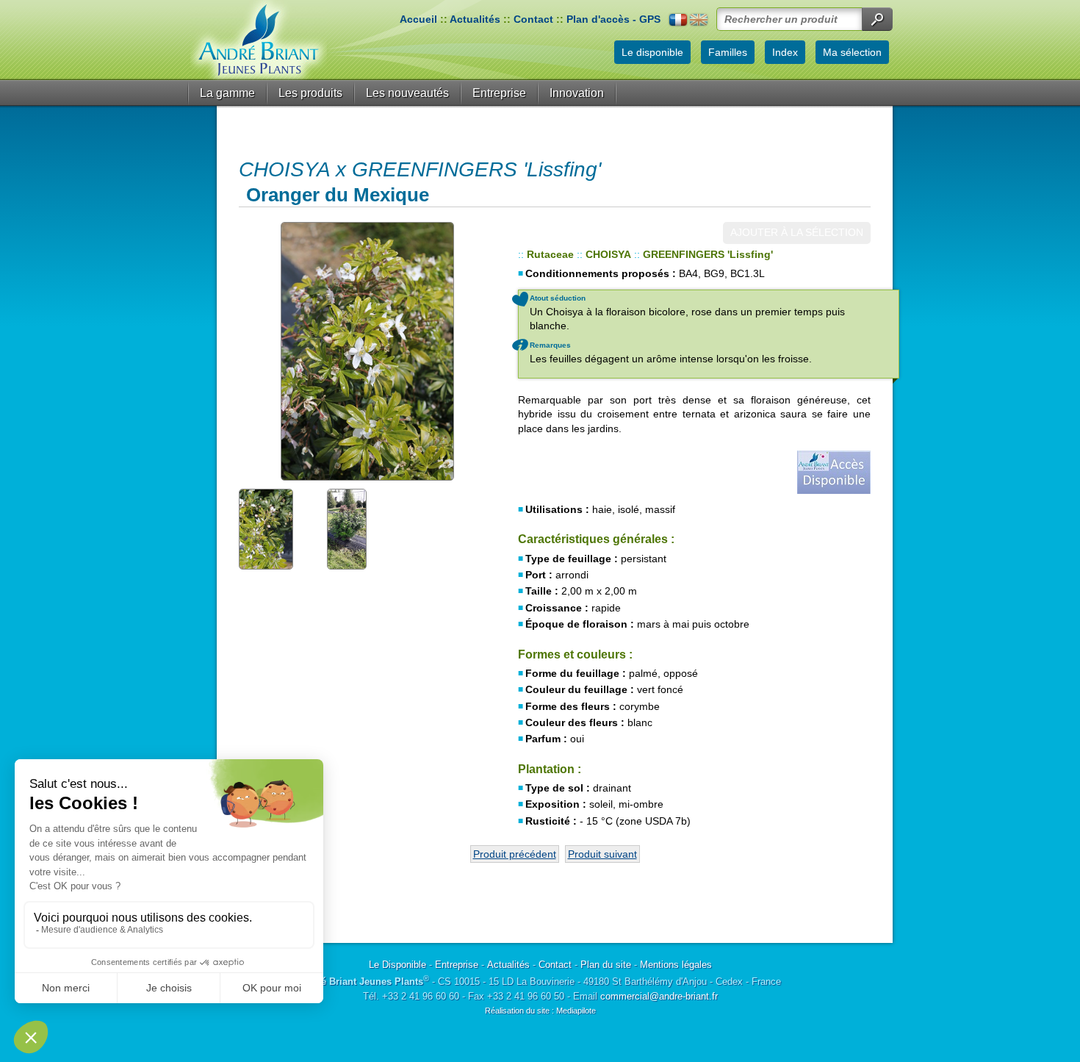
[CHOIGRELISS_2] (367, 351)
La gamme (227, 93)
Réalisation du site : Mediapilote (540, 1010)
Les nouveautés (407, 93)
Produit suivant (602, 854)
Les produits (310, 93)
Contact (533, 19)
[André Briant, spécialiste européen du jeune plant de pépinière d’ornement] (258, 40)
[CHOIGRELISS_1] (367, 528)
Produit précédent (514, 854)
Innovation (577, 93)
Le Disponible (397, 964)
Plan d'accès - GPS (613, 19)
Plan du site (605, 964)
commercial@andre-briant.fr (659, 996)
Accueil (418, 19)
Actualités (475, 19)
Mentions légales (676, 964)
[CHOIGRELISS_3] (279, 528)
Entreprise (499, 93)
